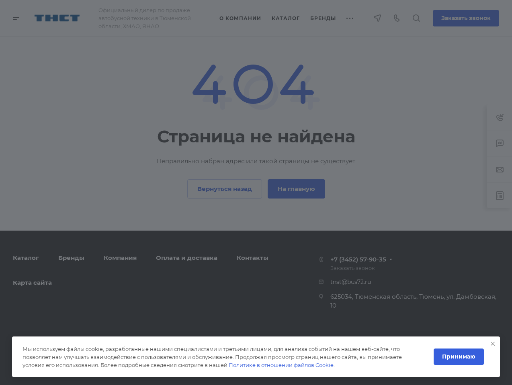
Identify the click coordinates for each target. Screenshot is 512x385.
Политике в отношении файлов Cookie (281, 365)
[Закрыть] (492, 343)
